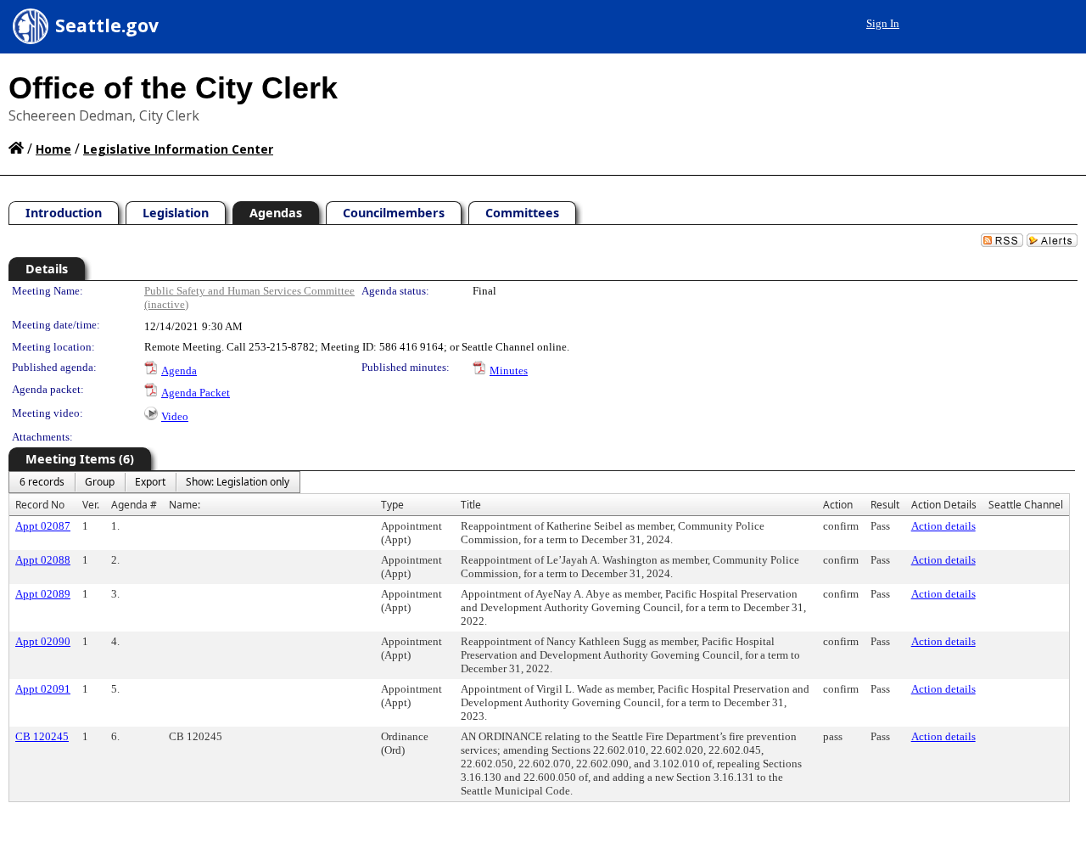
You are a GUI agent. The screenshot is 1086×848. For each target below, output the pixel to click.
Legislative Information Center (178, 149)
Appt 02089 (42, 593)
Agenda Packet (195, 392)
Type (392, 504)
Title (471, 504)
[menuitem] (42, 482)
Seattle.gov (107, 25)
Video (174, 416)
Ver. (90, 504)
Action (838, 504)
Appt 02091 (42, 688)
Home (53, 149)
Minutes (509, 370)
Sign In (882, 23)
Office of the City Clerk (173, 87)
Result (884, 504)
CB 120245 (42, 736)
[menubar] (154, 482)
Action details (943, 525)
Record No (39, 504)
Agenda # (134, 504)
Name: (184, 504)
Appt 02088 (42, 559)
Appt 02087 (42, 525)
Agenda (179, 370)
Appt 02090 (42, 641)
